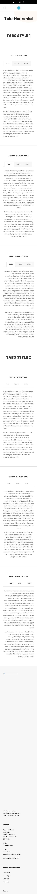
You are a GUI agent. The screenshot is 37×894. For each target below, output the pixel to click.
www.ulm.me (7, 852)
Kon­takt (5, 882)
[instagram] (23, 2)
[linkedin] (20, 2)
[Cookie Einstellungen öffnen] (3, 892)
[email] (13, 2)
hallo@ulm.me (8, 845)
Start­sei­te (6, 873)
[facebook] (16, 2)
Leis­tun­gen (6, 876)
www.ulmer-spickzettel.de (12, 854)
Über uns (6, 879)
